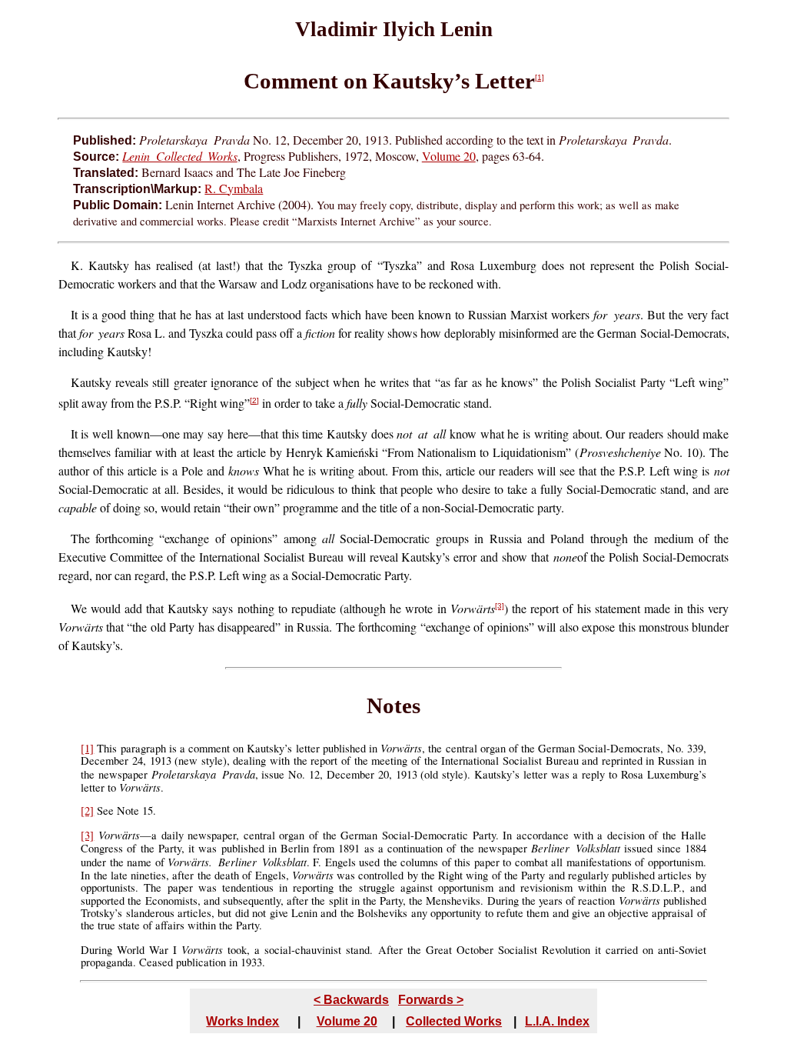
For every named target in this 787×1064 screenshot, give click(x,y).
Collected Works (454, 1021)
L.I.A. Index (557, 1021)
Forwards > (430, 999)
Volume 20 (449, 156)
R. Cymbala (233, 188)
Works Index (242, 1021)
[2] (254, 400)
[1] (539, 77)
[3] (499, 606)
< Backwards (351, 999)
